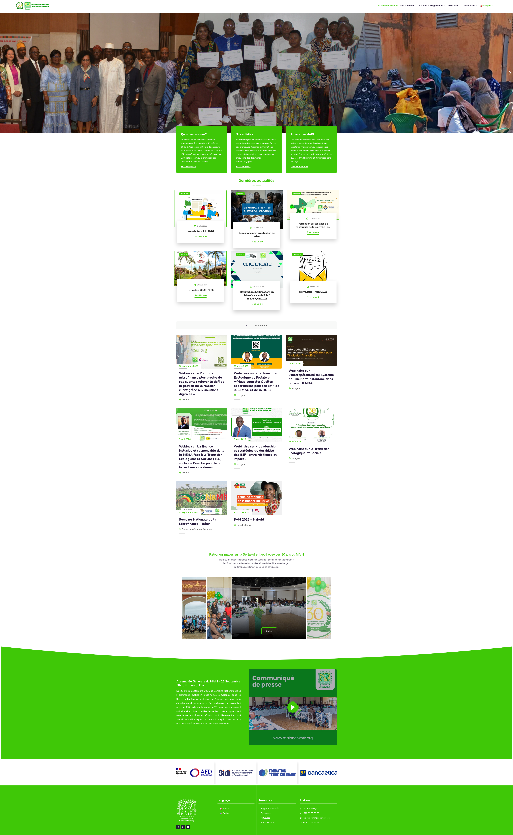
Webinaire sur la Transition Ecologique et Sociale (309, 451)
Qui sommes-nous (386, 5)
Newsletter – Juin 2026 (200, 231)
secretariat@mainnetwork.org (316, 818)
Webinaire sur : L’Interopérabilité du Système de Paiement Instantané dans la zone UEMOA (311, 377)
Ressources (469, 5)
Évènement (261, 325)
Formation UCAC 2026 (200, 290)
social (179, 734)
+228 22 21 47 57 (311, 822)
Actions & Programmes (431, 5)
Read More (200, 236)
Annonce (240, 194)
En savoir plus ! (188, 166)
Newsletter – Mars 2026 (313, 292)
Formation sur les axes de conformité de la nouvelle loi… (313, 225)
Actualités (453, 5)
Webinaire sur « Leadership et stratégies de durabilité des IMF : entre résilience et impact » (255, 452)
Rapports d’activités (270, 808)
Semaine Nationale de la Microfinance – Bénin (197, 521)
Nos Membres (407, 5)
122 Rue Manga (310, 808)
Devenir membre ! (299, 166)
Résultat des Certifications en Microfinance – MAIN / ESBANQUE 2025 (257, 295)
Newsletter (184, 194)
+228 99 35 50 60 (311, 813)
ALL (248, 325)
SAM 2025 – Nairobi (249, 519)
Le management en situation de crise (257, 234)
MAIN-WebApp (268, 822)
